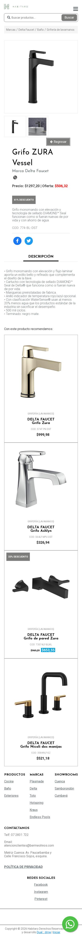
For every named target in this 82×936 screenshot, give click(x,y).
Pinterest (40, 899)
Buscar (69, 17)
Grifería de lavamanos (60, 29)
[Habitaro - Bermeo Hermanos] (16, 6)
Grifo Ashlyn (41, 529)
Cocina (9, 781)
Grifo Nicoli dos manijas (41, 745)
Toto (33, 796)
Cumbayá (61, 796)
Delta (33, 788)
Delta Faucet (26, 29)
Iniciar (56, 932)
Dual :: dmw (44, 932)
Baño (40, 29)
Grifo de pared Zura (41, 636)
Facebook (41, 885)
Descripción (41, 257)
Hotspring (36, 803)
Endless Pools (40, 817)
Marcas (11, 29)
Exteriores (11, 796)
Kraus (34, 810)
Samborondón (64, 788)
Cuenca (60, 781)
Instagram (41, 892)
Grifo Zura (41, 421)
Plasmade (37, 781)
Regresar (60, 142)
